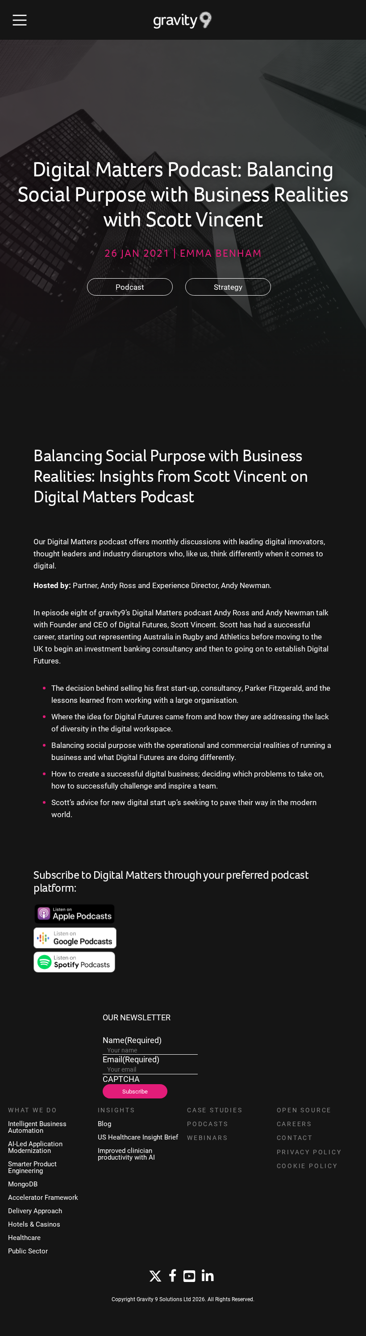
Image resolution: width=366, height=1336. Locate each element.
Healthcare (24, 1237)
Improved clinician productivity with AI (126, 1154)
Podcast (130, 287)
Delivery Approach (35, 1210)
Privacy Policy (309, 1152)
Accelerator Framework (43, 1197)
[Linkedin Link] (207, 1276)
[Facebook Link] (173, 1276)
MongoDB (22, 1184)
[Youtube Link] (189, 1276)
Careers (294, 1123)
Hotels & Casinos (34, 1224)
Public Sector (28, 1251)
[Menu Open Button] (19, 20)
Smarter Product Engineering (32, 1167)
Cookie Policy (307, 1165)
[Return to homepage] (183, 20)
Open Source (304, 1110)
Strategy (228, 287)
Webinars (207, 1137)
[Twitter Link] (155, 1276)
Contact (295, 1137)
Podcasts (207, 1123)
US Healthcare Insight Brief (138, 1137)
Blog (104, 1123)
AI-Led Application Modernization (35, 1147)
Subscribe (135, 1091)
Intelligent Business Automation (37, 1127)
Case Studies (215, 1110)
